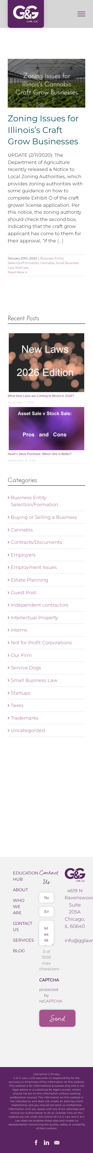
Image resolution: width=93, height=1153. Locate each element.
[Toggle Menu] (81, 14)
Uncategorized (28, 730)
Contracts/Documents (36, 542)
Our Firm (21, 655)
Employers (23, 555)
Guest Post (23, 592)
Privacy (55, 1074)
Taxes (17, 705)
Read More (16, 272)
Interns (19, 630)
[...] (60, 241)
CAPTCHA (49, 979)
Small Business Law (34, 680)
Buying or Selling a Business (44, 517)
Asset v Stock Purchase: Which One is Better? (40, 454)
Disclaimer (40, 1074)
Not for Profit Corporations (41, 643)
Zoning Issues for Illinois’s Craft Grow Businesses (43, 130)
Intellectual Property (34, 618)
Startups (21, 267)
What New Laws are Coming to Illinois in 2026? (41, 396)
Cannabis (47, 263)
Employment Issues (34, 567)
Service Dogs (26, 668)
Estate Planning (29, 580)
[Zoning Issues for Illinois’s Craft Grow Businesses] (46, 83)
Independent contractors (39, 605)
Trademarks (24, 718)
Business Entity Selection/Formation (34, 501)
